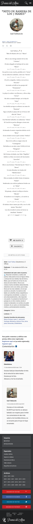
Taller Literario (7, 463)
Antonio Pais (20, 321)
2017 (5, 482)
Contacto (19, 514)
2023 (5, 479)
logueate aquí (6, 344)
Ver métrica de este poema (16, 255)
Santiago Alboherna (10, 321)
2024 (12, 476)
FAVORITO (18, 246)
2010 (9, 484)
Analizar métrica (8, 454)
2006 (24, 484)
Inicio (4, 41)
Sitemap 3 (21, 513)
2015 (12, 482)
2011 (5, 484)
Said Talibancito (12, 41)
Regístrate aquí (7, 341)
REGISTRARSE (9, 443)
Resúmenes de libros (9, 460)
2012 (24, 482)
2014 (16, 482)
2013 (20, 482)
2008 (16, 484)
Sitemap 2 (14, 513)
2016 (9, 482)
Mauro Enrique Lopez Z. (11, 319)
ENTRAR (7, 441)
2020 (16, 479)
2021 (12, 479)
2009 (12, 484)
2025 (9, 476)
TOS (14, 514)
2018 (24, 479)
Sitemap (8, 513)
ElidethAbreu (18, 323)
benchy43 (22, 319)
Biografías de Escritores (10, 465)
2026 (5, 476)
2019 (20, 479)
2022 (9, 479)
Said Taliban (12, 262)
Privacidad (9, 514)
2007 (20, 484)
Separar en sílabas (9, 457)
